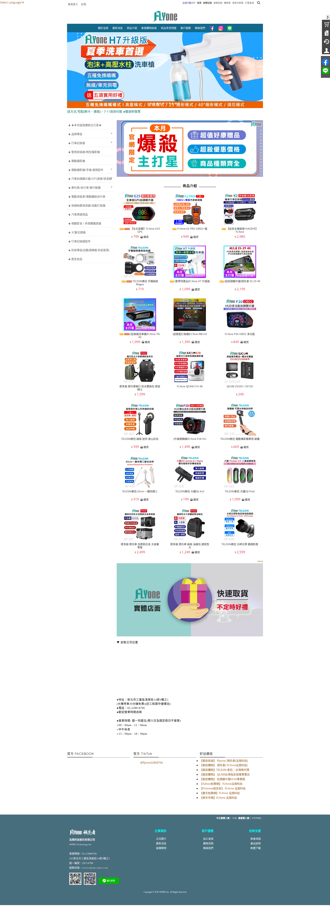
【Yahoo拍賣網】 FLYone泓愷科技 (221, 784)
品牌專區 (76, 134)
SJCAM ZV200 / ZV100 (240, 386)
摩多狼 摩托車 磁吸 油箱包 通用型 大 (189, 545)
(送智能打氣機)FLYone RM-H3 (190, 333)
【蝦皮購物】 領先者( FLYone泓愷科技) (224, 765)
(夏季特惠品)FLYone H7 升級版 (192, 281)
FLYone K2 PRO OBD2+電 (192, 228)
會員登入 (73, 4)
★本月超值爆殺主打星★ (86, 125)
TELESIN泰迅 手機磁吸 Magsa (145, 283)
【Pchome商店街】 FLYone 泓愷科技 (223, 788)
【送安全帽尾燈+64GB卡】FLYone (242, 230)
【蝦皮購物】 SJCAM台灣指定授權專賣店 (225, 774)
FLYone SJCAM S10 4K (190, 386)
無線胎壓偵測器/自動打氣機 (88, 205)
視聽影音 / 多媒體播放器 (86, 223)
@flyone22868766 (151, 762)
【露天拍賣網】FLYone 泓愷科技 (220, 793)
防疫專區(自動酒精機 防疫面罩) (90, 250)
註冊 (83, 4)
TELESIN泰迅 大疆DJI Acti (189, 491)
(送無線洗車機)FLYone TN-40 (145, 335)
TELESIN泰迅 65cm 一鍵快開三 (140, 491)
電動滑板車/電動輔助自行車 (88, 196)
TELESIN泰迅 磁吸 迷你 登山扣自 (139, 438)
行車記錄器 (78, 143)
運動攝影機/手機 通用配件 (87, 170)
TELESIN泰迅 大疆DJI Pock (240, 491)
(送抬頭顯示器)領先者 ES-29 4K (242, 281)
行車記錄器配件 (81, 241)
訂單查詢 (249, 2)
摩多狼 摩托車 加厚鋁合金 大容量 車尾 (140, 545)
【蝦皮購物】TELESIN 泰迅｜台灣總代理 (224, 770)
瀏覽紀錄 (217, 2)
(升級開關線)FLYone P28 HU (190, 438)
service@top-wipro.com (95, 867)
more (260, 561)
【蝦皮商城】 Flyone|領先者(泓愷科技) (224, 761)
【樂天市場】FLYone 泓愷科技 (218, 798)
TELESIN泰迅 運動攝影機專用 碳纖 (240, 438)
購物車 (227, 2)
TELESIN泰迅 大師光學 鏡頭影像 (240, 544)
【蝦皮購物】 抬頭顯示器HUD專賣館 (222, 779)
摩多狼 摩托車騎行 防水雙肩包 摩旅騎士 (139, 388)
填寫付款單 (237, 2)
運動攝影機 (78, 161)
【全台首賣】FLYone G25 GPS (145, 230)
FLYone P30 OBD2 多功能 (240, 333)
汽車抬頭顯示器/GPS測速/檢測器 (91, 179)
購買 (146, 236)
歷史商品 (76, 259)
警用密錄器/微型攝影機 (85, 152)
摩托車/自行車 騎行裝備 (86, 188)
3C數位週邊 (78, 232)
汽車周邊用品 (79, 214)
